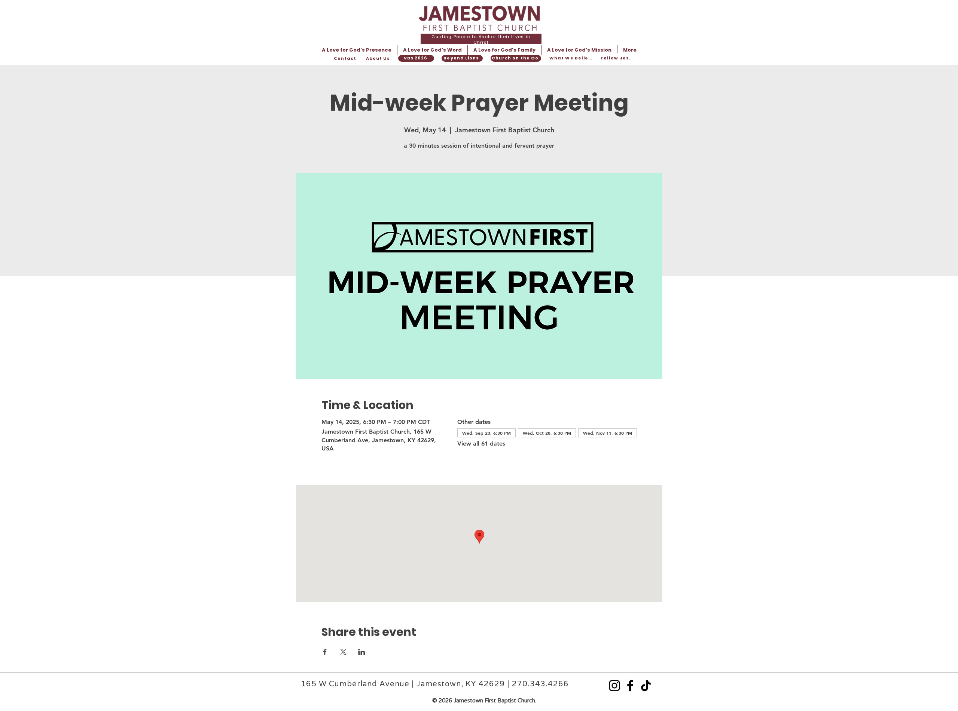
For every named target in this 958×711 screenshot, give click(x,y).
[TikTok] (645, 685)
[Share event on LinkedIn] (361, 652)
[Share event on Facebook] (325, 652)
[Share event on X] (343, 652)
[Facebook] (630, 685)
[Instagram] (614, 685)
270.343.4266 (540, 684)
